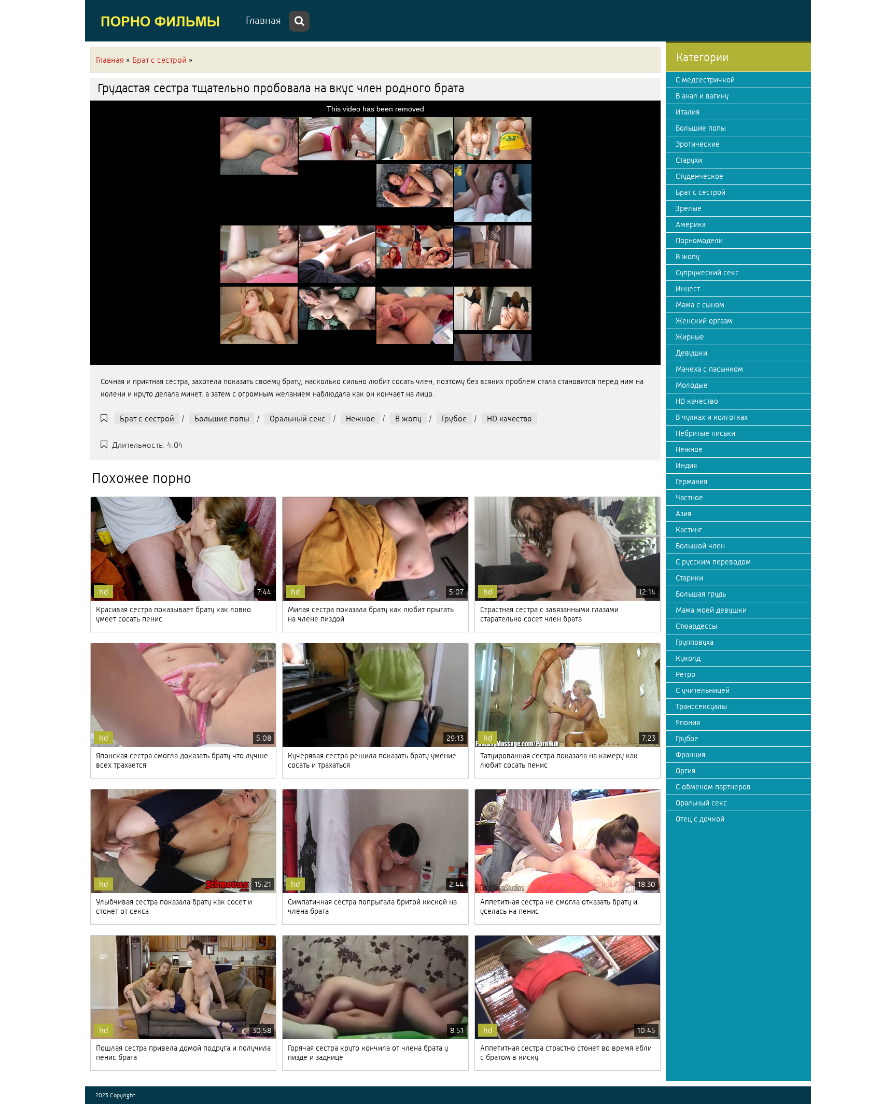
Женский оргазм (704, 320)
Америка (691, 224)
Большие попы (221, 418)
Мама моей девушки (711, 610)
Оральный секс (298, 418)
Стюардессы (696, 626)
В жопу (408, 418)
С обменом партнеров (713, 786)
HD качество (509, 418)
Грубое (454, 418)
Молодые (692, 385)
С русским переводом (713, 562)
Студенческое (699, 176)
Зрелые (689, 208)
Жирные (690, 337)
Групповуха (694, 642)
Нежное (360, 418)
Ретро (685, 674)
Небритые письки (705, 433)
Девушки (691, 353)
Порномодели (699, 240)
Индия (686, 465)
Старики (689, 578)
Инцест (688, 288)
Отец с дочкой (700, 819)
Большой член (700, 545)
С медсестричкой (705, 79)
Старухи (689, 160)
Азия (683, 513)
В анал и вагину (702, 96)
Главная (263, 20)
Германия (691, 481)
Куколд (688, 658)
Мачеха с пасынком (709, 369)
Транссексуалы (701, 706)
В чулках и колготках (712, 417)
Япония (688, 722)
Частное (689, 497)
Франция (690, 754)
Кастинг (689, 529)
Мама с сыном (700, 304)
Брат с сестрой (147, 418)
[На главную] (163, 21)
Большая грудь (701, 594)
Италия (687, 112)
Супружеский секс (707, 272)
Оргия (685, 770)
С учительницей (703, 690)
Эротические (698, 144)
